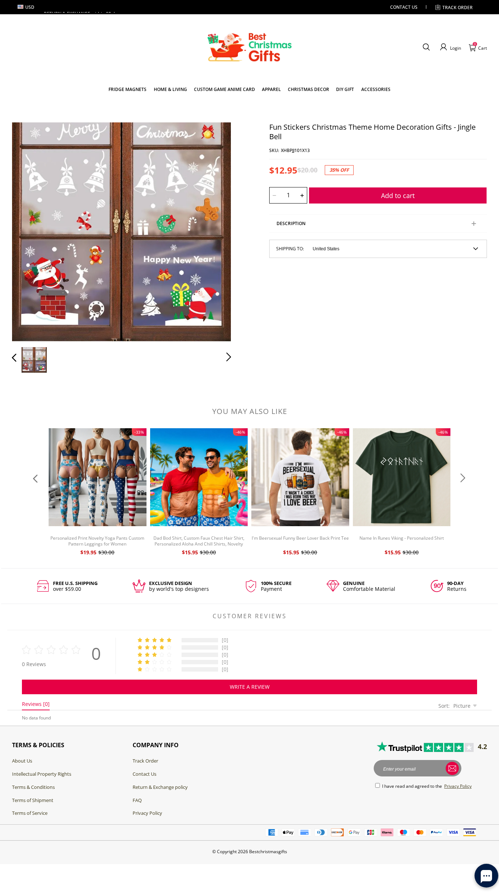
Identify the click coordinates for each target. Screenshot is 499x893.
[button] (426, 47)
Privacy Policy (147, 813)
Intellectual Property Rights (41, 774)
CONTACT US (404, 7)
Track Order (457, 7)
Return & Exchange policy (160, 787)
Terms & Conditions (33, 787)
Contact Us (144, 774)
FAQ (137, 800)
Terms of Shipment (32, 800)
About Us (22, 760)
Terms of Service (29, 813)
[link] (127, 89)
